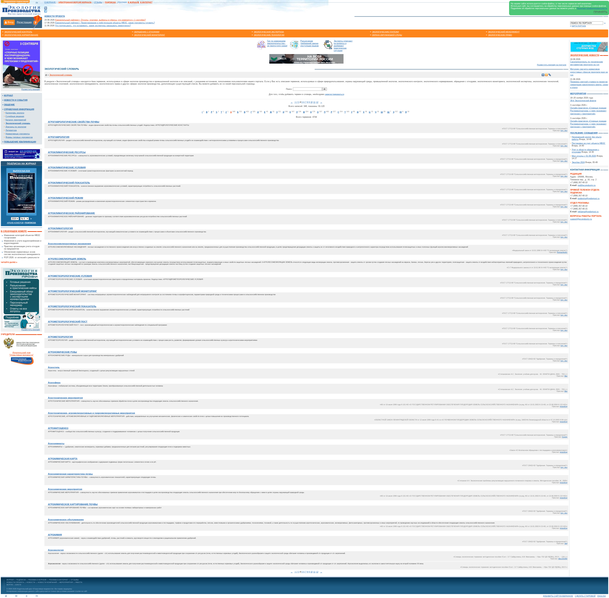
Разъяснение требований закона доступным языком (309, 43)
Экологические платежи (385, 32)
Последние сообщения (584, 133)
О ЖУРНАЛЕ (50, 2)
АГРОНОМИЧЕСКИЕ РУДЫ (62, 352)
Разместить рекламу (30, 89)
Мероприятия (578, 93)
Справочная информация (19, 109)
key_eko (564, 130)
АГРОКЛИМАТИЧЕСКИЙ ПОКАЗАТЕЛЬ (69, 182)
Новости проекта (54, 16)
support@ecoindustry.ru (581, 219)
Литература (11, 130)
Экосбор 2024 (578, 162)
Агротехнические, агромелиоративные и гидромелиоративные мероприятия (91, 413)
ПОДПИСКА (21, 580)
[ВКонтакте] (45, 8)
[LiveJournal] (549, 75)
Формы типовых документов (19, 137)
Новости (30, 582)
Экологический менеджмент (504, 32)
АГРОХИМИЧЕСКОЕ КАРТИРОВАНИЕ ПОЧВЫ (73, 504)
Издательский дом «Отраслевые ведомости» (35, 589)
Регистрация (24, 22)
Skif (565, 543)
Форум (10, 585)
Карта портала (579, 26)
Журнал (8, 95)
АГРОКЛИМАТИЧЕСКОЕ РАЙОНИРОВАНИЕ (71, 213)
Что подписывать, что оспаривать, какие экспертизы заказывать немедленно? (93, 25)
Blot (565, 376)
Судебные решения (15, 116)
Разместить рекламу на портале (551, 65)
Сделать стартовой (585, 596)
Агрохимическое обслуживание (66, 519)
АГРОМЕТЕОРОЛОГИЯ (60, 337)
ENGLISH (601, 596)
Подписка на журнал (21, 163)
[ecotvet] (21, 298)
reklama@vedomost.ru (588, 211)
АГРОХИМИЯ (55, 534)
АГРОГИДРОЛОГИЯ (58, 137)
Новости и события (15, 100)
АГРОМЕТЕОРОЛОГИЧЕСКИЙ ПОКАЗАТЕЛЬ (72, 306)
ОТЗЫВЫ (98, 2)
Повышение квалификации (20, 142)
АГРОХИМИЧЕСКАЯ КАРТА (62, 458)
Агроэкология (56, 550)
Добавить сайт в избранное (558, 596)
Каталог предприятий (16, 120)
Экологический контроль (18, 32)
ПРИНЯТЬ (600, 11)
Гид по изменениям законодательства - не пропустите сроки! (277, 43)
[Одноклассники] (546, 75)
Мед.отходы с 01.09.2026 (584, 156)
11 (314, 102)
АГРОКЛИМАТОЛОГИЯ (60, 228)
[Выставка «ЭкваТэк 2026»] (21, 154)
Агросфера (54, 382)
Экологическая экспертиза (269, 32)
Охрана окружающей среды (387, 35)
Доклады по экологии (16, 127)
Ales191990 (562, 559)
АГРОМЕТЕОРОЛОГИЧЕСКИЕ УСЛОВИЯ (70, 276)
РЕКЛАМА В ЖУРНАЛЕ (37, 580)
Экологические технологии (269, 35)
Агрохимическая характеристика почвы (70, 474)
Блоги (18, 585)
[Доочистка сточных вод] (589, 47)
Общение (9, 105)
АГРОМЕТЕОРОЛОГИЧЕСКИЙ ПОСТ (67, 321)
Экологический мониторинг (149, 35)
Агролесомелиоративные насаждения (69, 243)
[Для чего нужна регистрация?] (35, 22)
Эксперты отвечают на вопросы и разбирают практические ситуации (343, 46)
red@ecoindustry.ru (587, 185)
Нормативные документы (18, 134)
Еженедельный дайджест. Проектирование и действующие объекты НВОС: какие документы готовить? (105, 23)
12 (317, 102)
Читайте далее (8, 262)
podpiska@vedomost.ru (588, 198)
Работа (78, 582)
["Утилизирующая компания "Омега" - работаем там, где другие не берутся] (306, 58)
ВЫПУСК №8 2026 (21, 171)
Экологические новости (584, 55)
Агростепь (54, 367)
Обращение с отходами (146, 32)
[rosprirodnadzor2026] (21, 64)
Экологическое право (500, 35)
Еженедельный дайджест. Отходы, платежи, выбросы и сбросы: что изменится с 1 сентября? (100, 20)
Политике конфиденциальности (592, 8)
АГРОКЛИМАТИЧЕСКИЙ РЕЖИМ (65, 198)
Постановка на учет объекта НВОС (588, 143)
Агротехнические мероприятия (65, 397)
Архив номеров (15, 223)
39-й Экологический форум (583, 100)
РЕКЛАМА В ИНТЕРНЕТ (58, 580)
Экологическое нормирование (21, 35)
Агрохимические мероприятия (65, 489)
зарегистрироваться (334, 94)
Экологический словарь (18, 123)
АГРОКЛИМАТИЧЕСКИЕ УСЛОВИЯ (67, 167)
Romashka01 (562, 252)
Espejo (564, 437)
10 (311, 102)
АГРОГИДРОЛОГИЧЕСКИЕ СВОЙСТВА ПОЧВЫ (73, 122)
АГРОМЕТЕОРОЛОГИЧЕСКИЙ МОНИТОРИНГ (72, 291)
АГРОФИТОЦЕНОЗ (58, 428)
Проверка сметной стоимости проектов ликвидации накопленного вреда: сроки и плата (589, 85)
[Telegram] (45, 11)
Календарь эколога (15, 113)
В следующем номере (14, 231)
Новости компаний (47, 582)
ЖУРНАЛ (10, 580)
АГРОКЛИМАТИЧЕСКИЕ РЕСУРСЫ (67, 152)
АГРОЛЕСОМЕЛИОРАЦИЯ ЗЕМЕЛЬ (67, 259)
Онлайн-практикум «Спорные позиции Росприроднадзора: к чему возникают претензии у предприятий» (588, 111)
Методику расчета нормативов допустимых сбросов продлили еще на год (589, 72)
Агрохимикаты (56, 443)
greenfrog (563, 406)
